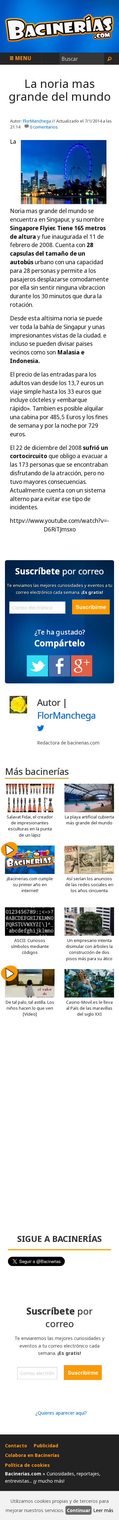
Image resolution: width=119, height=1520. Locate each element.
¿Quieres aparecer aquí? (61, 1413)
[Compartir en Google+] (81, 675)
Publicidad (46, 1445)
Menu (22, 58)
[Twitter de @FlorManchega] (40, 730)
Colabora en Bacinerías (32, 1455)
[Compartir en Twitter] (37, 675)
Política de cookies (27, 1465)
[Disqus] (59, 1128)
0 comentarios (44, 127)
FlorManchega (37, 121)
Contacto (16, 1445)
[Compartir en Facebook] (59, 675)
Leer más (103, 1510)
